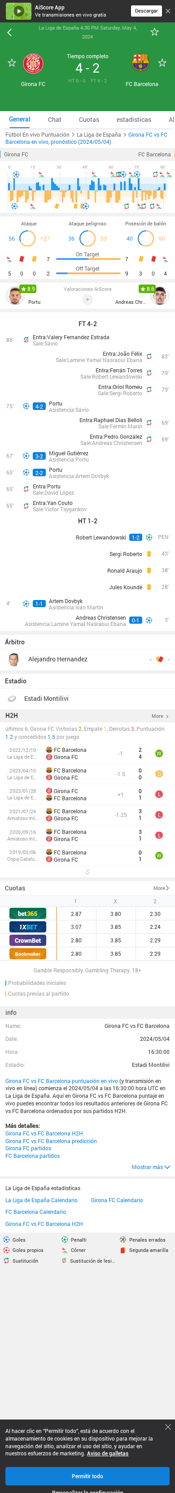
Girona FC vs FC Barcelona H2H (44, 1133)
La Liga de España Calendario (41, 1200)
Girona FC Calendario (117, 1200)
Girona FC (16, 154)
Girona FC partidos (28, 1148)
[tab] (19, 119)
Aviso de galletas (107, 1453)
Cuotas (15, 888)
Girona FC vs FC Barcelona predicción (51, 1140)
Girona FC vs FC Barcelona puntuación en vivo (61, 1080)
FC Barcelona (154, 154)
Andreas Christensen (131, 302)
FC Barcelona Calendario (35, 1211)
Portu (34, 302)
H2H (11, 715)
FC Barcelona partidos (32, 1155)
